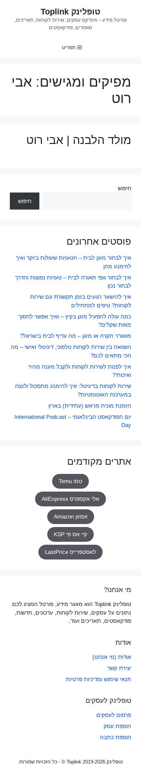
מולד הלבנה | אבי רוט (78, 139)
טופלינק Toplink (70, 11)
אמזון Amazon (71, 517)
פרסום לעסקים (113, 715)
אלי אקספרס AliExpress (70, 499)
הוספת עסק (117, 726)
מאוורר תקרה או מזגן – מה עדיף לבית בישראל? (75, 336)
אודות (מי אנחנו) (111, 657)
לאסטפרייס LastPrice (70, 552)
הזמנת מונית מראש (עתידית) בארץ (89, 406)
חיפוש (124, 188)
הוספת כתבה (115, 737)
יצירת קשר (119, 668)
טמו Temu (70, 481)
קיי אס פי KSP (70, 534)
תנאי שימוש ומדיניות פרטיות (98, 679)
